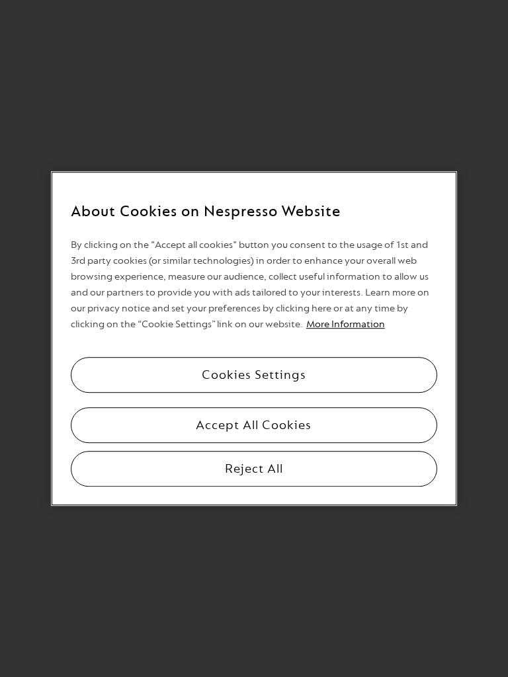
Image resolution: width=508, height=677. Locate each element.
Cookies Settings (254, 375)
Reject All (254, 469)
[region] (254, 338)
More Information (345, 324)
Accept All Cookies (254, 425)
